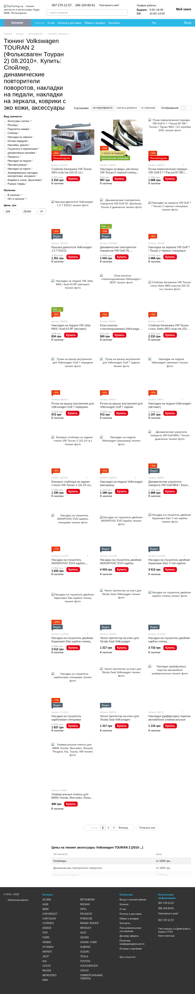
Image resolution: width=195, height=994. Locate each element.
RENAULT (85, 927)
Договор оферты (129, 935)
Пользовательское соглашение (130, 929)
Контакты (114, 22)
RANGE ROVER (89, 923)
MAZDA (46, 970)
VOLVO (84, 970)
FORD (45, 937)
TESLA (84, 956)
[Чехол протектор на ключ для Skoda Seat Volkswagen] (121, 607)
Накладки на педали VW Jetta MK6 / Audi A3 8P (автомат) (70, 327)
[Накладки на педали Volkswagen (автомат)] (169, 373)
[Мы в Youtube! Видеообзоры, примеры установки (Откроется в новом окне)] (132, 22)
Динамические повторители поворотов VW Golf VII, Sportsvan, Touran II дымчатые (119, 251)
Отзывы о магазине (131, 948)
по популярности (102, 107)
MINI (45, 980)
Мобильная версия (17, 900)
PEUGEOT (86, 913)
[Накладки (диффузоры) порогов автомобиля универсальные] (169, 686)
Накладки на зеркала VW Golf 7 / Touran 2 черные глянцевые (169, 249)
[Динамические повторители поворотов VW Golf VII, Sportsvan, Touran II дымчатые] (121, 217)
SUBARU (85, 947)
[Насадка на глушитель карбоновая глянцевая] (72, 686)
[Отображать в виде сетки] (183, 107)
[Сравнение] (165, 23)
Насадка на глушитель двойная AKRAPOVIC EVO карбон (120, 561)
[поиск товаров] (124, 13)
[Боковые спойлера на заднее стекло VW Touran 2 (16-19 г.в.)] (72, 451)
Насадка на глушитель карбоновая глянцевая (66, 717)
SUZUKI (84, 951)
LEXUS (46, 965)
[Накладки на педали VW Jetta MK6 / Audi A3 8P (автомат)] (72, 295)
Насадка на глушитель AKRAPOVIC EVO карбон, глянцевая (68, 563)
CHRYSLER (49, 918)
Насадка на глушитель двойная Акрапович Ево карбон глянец (72, 639)
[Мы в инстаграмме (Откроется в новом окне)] (136, 22)
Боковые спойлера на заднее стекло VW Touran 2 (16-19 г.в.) (71, 483)
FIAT (45, 932)
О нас (51, 22)
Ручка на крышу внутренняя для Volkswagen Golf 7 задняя (121, 405)
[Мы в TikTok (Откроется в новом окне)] (145, 22)
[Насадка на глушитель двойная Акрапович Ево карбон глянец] (72, 607)
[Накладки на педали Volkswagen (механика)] (121, 451)
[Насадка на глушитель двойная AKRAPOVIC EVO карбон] (121, 529)
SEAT (83, 932)
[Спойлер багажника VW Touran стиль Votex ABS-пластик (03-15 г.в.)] (169, 295)
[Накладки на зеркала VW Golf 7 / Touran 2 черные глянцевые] (169, 217)
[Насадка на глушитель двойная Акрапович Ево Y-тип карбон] (169, 529)
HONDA (46, 942)
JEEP (45, 956)
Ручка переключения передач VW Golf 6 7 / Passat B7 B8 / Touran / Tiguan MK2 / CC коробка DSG (167, 174)
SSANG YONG (88, 942)
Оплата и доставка (69, 22)
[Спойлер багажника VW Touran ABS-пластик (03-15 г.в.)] (72, 139)
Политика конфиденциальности (132, 942)
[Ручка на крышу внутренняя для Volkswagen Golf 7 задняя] (121, 373)
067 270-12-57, (62, 5)
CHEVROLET (50, 913)
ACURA (46, 899)
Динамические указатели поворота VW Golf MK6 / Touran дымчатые (168, 485)
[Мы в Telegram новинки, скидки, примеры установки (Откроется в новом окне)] (141, 22)
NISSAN (85, 904)
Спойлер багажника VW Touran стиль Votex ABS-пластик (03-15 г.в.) (169, 329)
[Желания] (173, 23)
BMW (45, 909)
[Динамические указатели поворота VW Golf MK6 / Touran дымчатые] (169, 451)
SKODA (84, 937)
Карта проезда (166, 935)
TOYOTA (85, 961)
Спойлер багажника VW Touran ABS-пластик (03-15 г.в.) (71, 170)
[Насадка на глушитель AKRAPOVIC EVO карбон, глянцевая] (72, 529)
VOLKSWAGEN (89, 965)
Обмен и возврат (94, 22)
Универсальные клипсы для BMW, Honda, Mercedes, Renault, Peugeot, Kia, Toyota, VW (72, 798)
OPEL (83, 909)
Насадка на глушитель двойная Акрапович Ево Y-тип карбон (169, 561)
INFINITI (47, 951)
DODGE (46, 927)
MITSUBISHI (87, 899)
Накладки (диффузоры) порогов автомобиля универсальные (169, 717)
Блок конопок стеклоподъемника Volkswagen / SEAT (121, 329)
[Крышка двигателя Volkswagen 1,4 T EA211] (72, 217)
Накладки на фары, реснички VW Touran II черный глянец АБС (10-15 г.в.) (119, 172)
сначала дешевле (126, 107)
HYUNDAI (48, 947)
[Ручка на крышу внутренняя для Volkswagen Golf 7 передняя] (72, 373)
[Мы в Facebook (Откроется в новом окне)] (127, 22)
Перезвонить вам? (109, 5)
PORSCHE (86, 918)
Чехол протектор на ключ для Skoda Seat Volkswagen (119, 639)
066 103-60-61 (85, 5)
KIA (44, 961)
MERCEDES (49, 975)
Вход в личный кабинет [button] (133, 899)
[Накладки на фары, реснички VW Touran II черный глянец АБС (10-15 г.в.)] (121, 139)
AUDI (45, 904)
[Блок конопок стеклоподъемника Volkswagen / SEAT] (121, 295)
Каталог (40, 22)
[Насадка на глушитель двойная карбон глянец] (169, 607)
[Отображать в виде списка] (188, 107)
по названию (148, 107)
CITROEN (48, 923)
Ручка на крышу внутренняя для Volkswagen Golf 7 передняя (72, 405)
